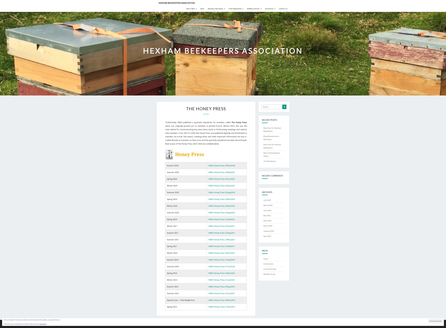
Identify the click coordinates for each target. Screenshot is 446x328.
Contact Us (283, 9)
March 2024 (267, 205)
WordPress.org (269, 274)
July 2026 (267, 200)
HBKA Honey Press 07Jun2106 (221, 266)
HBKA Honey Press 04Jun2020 (221, 179)
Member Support (253, 9)
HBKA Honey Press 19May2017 (221, 239)
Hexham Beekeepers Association (177, 2)
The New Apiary (269, 161)
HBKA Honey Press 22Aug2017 (221, 232)
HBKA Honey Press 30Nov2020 (221, 165)
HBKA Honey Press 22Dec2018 (221, 206)
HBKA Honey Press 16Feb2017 (221, 246)
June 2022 (267, 210)
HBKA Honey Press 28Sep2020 (221, 172)
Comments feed (269, 269)
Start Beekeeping (235, 9)
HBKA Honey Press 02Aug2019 (221, 192)
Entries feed (268, 264)
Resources (269, 9)
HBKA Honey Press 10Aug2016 (221, 259)
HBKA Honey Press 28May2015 (221, 300)
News (202, 9)
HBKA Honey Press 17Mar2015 (221, 306)
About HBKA (190, 9)
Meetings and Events (215, 9)
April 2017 (267, 236)
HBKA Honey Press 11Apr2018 (221, 219)
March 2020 (267, 226)
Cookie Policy (43, 324)
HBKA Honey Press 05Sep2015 (221, 286)
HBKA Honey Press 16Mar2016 (221, 273)
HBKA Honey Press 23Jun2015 (221, 293)
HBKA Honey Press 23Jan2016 (221, 280)
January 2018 (268, 231)
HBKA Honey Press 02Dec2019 (221, 185)
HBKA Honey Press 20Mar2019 (221, 199)
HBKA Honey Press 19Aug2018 (221, 212)
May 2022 (267, 215)
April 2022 (267, 220)
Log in (265, 259)
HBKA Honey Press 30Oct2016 (221, 253)
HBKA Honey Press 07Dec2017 (221, 226)
